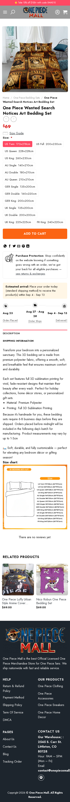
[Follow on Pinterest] (41, 778)
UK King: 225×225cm (18, 222)
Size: (7, 138)
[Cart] (65, 12)
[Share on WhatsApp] (5, 246)
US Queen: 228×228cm (19, 151)
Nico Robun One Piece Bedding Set (51, 601)
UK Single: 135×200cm (19, 208)
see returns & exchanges (30, 274)
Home (6, 98)
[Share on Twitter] (14, 246)
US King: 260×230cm (18, 158)
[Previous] (2, 589)
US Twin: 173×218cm (17, 144)
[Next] (67, 589)
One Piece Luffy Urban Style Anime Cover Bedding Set (16, 601)
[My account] (57, 12)
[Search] (12, 12)
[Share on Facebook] (9, 246)
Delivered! (61, 320)
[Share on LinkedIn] (27, 246)
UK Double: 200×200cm (20, 215)
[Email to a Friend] (18, 246)
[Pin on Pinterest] (23, 246)
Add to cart (35, 233)
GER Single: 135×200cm (20, 187)
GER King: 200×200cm (19, 201)
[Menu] (5, 12)
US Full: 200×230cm (49, 144)
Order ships (34, 321)
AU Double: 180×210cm (19, 172)
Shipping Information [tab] (18, 341)
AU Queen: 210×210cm (19, 179)
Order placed (10, 320)
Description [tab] (11, 333)
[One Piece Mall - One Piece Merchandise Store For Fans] (35, 12)
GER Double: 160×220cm (21, 194)
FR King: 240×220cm (50, 222)
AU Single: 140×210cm (19, 165)
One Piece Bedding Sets (26, 98)
